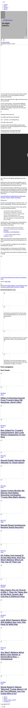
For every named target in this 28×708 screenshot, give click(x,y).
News (5, 6)
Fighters (13, 285)
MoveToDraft (5, 42)
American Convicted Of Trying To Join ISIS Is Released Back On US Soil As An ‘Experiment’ (15, 314)
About (5, 9)
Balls (9, 285)
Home (5, 697)
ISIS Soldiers (21, 285)
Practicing (3, 287)
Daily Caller (8, 281)
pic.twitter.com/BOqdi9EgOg (11, 232)
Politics (6, 4)
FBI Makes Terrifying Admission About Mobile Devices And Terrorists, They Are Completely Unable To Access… (15, 362)
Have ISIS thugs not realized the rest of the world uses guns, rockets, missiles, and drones (13, 196)
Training (22, 287)
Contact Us (7, 701)
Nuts (26, 285)
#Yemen (6, 230)
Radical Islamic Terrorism (12, 287)
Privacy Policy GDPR (10, 700)
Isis (16, 285)
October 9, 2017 (8, 236)
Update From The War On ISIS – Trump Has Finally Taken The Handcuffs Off (15, 338)
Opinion (6, 7)
